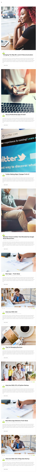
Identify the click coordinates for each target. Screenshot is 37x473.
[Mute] (31, 308)
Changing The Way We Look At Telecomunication (18, 55)
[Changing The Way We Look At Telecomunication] (18, 28)
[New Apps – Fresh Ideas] (18, 262)
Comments (17, 56)
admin (6, 56)
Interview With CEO (11, 312)
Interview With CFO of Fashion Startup (17, 385)
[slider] (34, 308)
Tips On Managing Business (14, 347)
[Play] (2, 308)
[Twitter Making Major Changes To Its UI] (18, 150)
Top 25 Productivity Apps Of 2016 (15, 114)
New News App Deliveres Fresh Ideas (17, 420)
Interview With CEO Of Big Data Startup (17, 458)
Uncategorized (11, 56)
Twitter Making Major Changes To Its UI (17, 174)
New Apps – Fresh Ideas (13, 274)
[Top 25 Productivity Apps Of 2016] (18, 90)
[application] (18, 308)
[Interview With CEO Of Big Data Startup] (18, 444)
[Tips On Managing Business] (18, 335)
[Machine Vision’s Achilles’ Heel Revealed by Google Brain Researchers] (18, 210)
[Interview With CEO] (18, 297)
